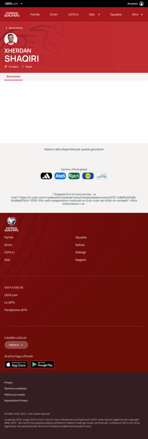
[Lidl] (88, 175)
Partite (8, 237)
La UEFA (9, 302)
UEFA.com (11, 295)
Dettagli (80, 252)
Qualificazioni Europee (11, 14)
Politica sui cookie (14, 394)
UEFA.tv (9, 252)
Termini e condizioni (15, 388)
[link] (35, 14)
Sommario (13, 76)
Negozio (80, 260)
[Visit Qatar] (102, 175)
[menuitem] (35, 14)
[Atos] (60, 175)
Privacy (8, 382)
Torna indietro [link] (16, 27)
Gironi (8, 245)
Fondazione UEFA (15, 310)
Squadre (81, 237)
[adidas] (46, 175)
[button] (94, 14)
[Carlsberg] (74, 175)
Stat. (7, 260)
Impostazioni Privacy (16, 400)
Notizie (80, 245)
